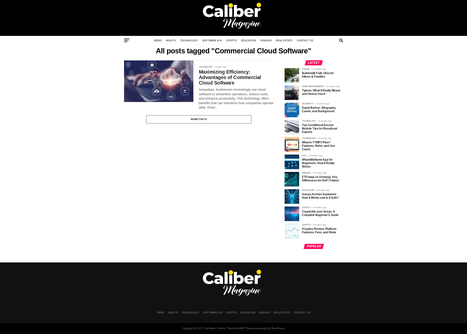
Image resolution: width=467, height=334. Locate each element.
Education (248, 40)
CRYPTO (231, 40)
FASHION (265, 40)
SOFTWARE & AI (212, 40)
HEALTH (171, 40)
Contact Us (305, 40)
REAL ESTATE (284, 40)
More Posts (199, 119)
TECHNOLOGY (189, 40)
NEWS (157, 40)
